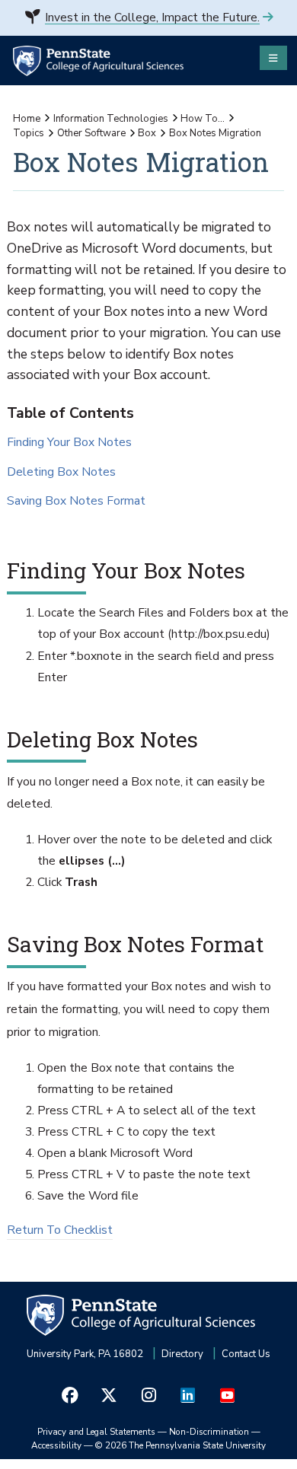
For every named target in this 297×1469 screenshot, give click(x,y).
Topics (28, 133)
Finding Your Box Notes (69, 443)
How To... (202, 119)
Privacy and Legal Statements (96, 1432)
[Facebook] (70, 1394)
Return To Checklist (60, 1230)
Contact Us (246, 1354)
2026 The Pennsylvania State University (180, 1445)
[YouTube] (227, 1394)
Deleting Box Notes (61, 473)
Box (147, 133)
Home (26, 119)
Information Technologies (110, 119)
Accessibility (56, 1445)
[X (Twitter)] (109, 1394)
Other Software (91, 133)
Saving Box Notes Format (76, 502)
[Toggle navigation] (273, 58)
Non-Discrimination (209, 1432)
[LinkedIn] (188, 1394)
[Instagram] (148, 1394)
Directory (182, 1354)
